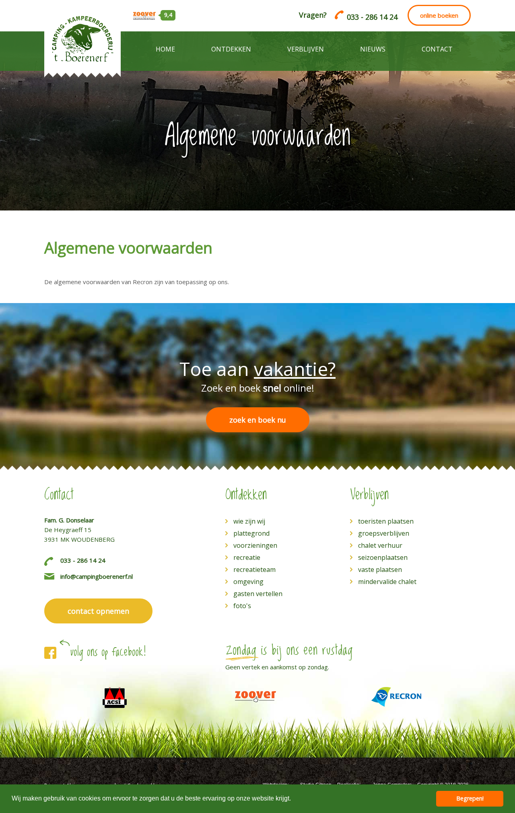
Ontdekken (231, 49)
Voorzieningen (255, 545)
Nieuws (372, 49)
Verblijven (305, 49)
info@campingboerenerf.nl (96, 576)
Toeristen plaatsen (386, 521)
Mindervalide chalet (387, 581)
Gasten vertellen (257, 593)
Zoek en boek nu (257, 420)
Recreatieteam (254, 569)
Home (165, 49)
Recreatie (246, 557)
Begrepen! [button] (470, 798)
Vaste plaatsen (380, 569)
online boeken (439, 15)
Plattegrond (251, 533)
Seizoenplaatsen (383, 557)
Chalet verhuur (380, 545)
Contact (437, 49)
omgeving (248, 581)
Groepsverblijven (383, 533)
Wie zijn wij (249, 521)
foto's (242, 605)
